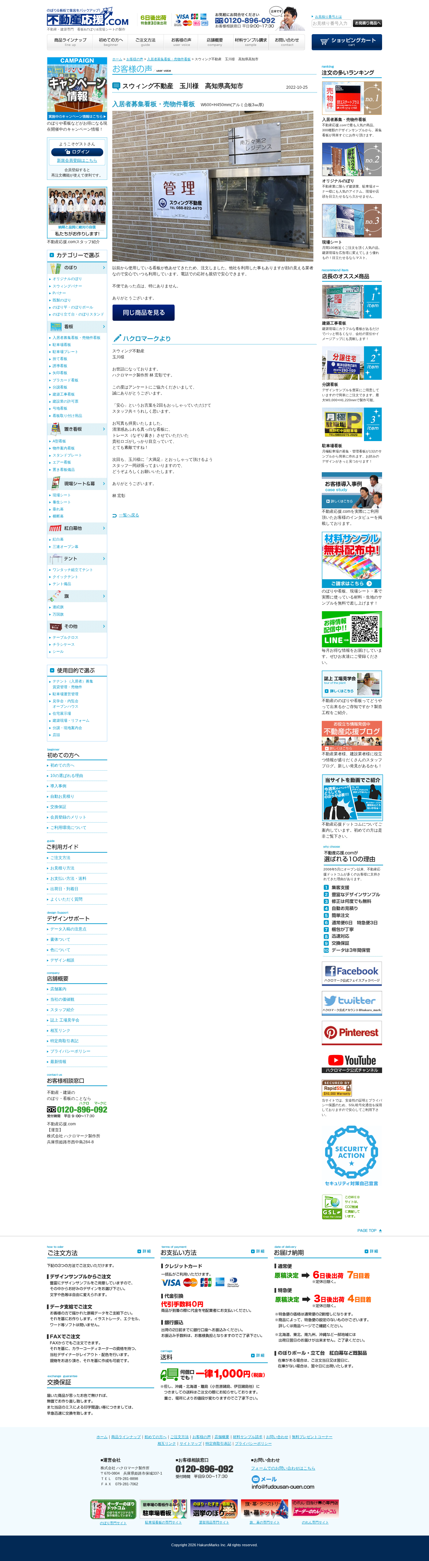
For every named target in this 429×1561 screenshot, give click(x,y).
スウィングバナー (67, 286)
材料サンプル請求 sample (251, 42)
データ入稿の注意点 (68, 929)
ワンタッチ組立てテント (73, 570)
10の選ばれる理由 (66, 775)
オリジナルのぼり (338, 181)
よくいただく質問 (66, 899)
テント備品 (62, 584)
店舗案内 (58, 989)
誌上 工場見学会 (64, 1020)
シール (58, 651)
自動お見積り (62, 796)
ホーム (117, 59)
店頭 (56, 735)
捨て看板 (60, 359)
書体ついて (60, 939)
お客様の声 (134, 59)
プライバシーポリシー (70, 1051)
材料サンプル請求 (247, 1437)
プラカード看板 (65, 380)
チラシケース (64, 644)
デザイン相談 (62, 960)
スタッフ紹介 (62, 1009)
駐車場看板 (332, 445)
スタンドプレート (67, 455)
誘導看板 (60, 366)
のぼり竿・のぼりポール (73, 307)
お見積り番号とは (328, 16)
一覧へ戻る (129, 515)
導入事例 (58, 786)
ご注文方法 (60, 857)
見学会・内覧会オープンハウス (65, 703)
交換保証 (58, 806)
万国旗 (58, 614)
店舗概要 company (215, 42)
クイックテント (65, 577)
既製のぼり (62, 300)
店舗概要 (221, 1437)
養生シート (62, 502)
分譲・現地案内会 (67, 728)
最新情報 (58, 1061)
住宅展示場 (62, 713)
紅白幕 (58, 539)
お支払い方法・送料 (68, 878)
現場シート (332, 242)
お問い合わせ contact (287, 42)
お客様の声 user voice (180, 42)
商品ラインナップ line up (70, 42)
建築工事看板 (334, 323)
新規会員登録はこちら (77, 160)
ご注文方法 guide (145, 42)
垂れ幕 (58, 509)
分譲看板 (330, 384)
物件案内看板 (64, 448)
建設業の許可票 (65, 401)
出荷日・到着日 (64, 888)
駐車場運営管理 (65, 694)
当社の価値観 (62, 999)
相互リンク (60, 1030)
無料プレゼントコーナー (312, 1437)
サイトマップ (191, 1443)
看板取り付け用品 (67, 416)
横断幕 (58, 516)
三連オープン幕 (65, 547)
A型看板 (59, 441)
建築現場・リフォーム (71, 720)
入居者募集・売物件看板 (344, 119)
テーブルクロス (65, 637)
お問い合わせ (277, 1437)
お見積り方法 (62, 868)
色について (60, 949)
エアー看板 (62, 462)
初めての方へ (62, 765)
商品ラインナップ (126, 1437)
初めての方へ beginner (110, 42)
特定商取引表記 (64, 1041)
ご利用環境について (68, 827)
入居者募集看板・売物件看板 (169, 59)
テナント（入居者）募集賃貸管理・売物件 (73, 684)
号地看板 (60, 408)
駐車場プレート (65, 352)
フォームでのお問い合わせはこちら (283, 1468)
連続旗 (58, 607)
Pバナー (59, 293)
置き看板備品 (64, 470)
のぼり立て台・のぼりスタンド (78, 314)
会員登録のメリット (68, 817)
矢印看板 (60, 373)
